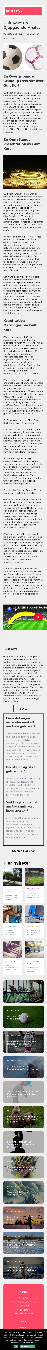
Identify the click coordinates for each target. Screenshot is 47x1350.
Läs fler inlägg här (23, 850)
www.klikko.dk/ (26, 1314)
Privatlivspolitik (27, 1346)
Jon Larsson (33, 34)
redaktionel (9, 38)
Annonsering (23, 1327)
